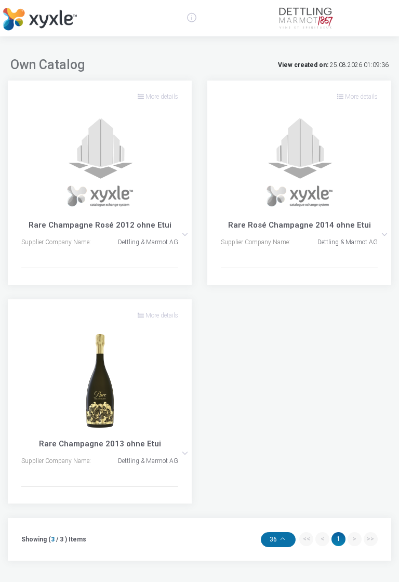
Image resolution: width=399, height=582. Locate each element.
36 (274, 539)
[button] (185, 234)
